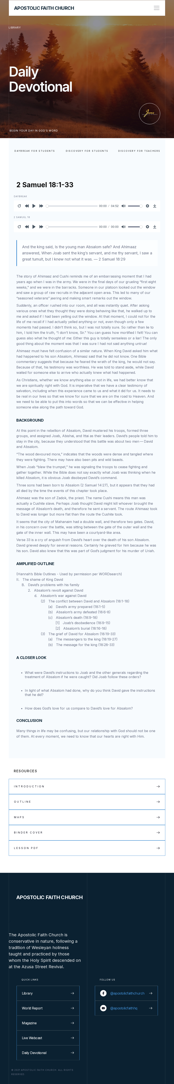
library (15, 27)
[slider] (72, 206)
